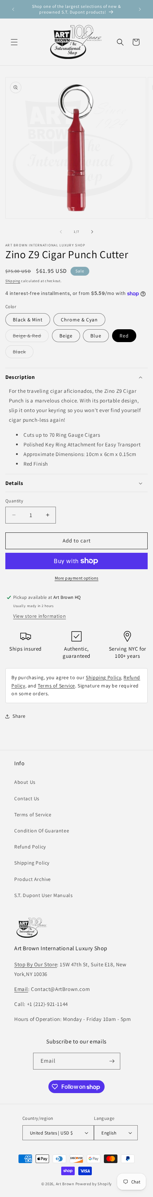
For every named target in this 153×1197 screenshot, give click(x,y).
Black (23, 353)
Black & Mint (28, 319)
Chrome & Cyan (79, 319)
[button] (14, 42)
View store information (39, 616)
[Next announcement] (140, 9)
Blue (95, 335)
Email (21, 989)
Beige (66, 335)
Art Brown (65, 1183)
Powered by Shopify (93, 1183)
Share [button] (19, 716)
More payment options (77, 578)
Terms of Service (56, 685)
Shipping (12, 281)
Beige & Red (31, 337)
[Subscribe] (112, 1061)
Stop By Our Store (35, 964)
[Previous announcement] (13, 9)
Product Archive (32, 879)
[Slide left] (61, 232)
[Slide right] (92, 232)
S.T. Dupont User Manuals (43, 895)
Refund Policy (30, 846)
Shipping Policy (103, 677)
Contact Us (26, 798)
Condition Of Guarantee (41, 830)
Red (124, 335)
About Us (25, 782)
